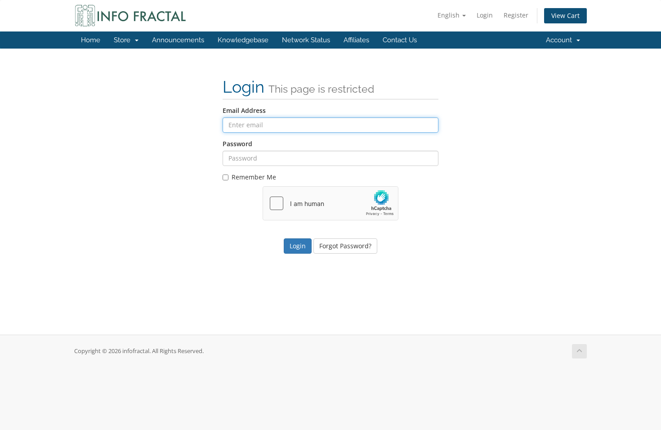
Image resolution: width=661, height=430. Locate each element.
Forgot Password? (345, 246)
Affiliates (356, 40)
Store (124, 40)
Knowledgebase (243, 40)
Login (485, 15)
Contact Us (400, 40)
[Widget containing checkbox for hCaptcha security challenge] (330, 203)
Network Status (306, 40)
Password (237, 143)
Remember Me (254, 177)
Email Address (244, 110)
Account (561, 40)
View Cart (565, 15)
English (449, 15)
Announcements (178, 40)
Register (516, 15)
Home (90, 40)
